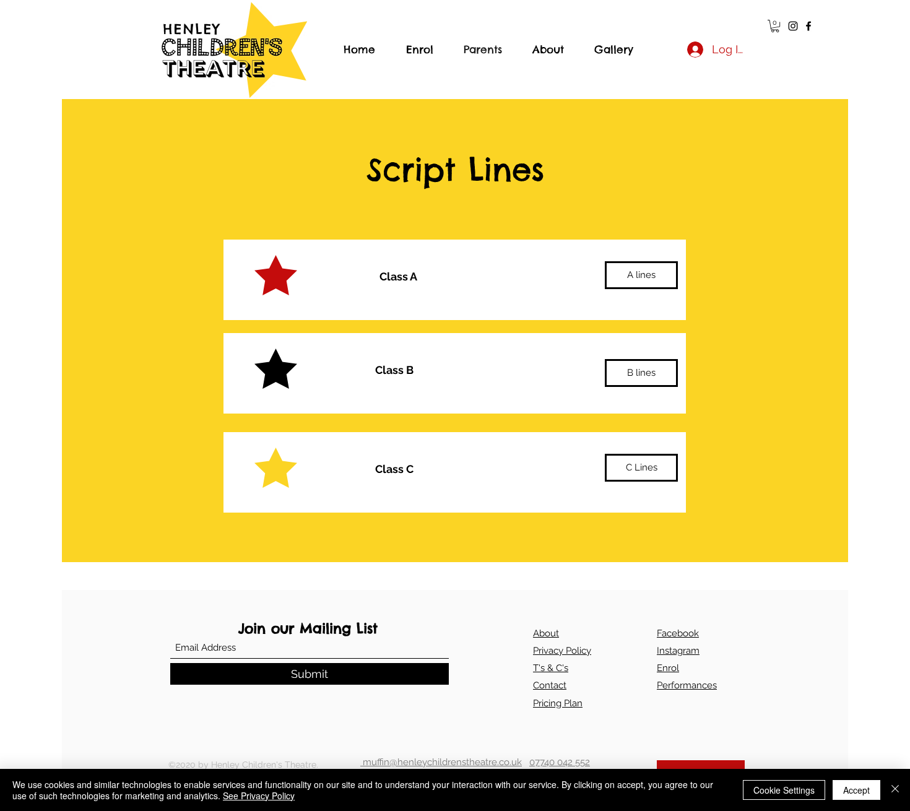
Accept (856, 790)
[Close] (895, 790)
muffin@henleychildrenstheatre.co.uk (441, 762)
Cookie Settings (784, 790)
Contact (549, 685)
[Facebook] (808, 26)
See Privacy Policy (259, 795)
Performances (687, 685)
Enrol (668, 668)
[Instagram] (793, 26)
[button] (775, 26)
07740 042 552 (559, 762)
